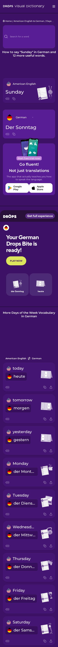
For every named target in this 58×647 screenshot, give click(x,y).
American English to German (29, 21)
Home (8, 21)
